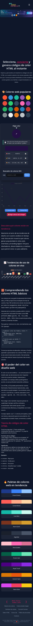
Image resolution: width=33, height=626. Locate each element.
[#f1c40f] (28, 97)
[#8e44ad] (28, 103)
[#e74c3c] (5, 103)
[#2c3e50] (28, 115)
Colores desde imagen (23, 606)
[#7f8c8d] (5, 115)
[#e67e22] (16, 115)
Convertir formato (23, 609)
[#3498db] (10, 97)
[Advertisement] (16, 38)
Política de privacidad (24, 612)
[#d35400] (16, 109)
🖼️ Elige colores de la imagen (16, 214)
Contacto (16, 616)
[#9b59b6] (22, 97)
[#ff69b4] (22, 103)
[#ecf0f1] (10, 115)
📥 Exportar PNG (23, 210)
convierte (23, 61)
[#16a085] (10, 109)
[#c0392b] (28, 109)
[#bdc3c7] (22, 115)
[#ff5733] (5, 97)
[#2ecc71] (10, 103)
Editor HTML (6, 612)
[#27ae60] (5, 109)
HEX (4, 175)
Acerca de (14, 612)
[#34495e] (16, 103)
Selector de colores (9, 606)
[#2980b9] (22, 109)
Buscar (27, 175)
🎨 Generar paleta (10, 210)
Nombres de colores (10, 609)
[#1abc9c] (16, 97)
